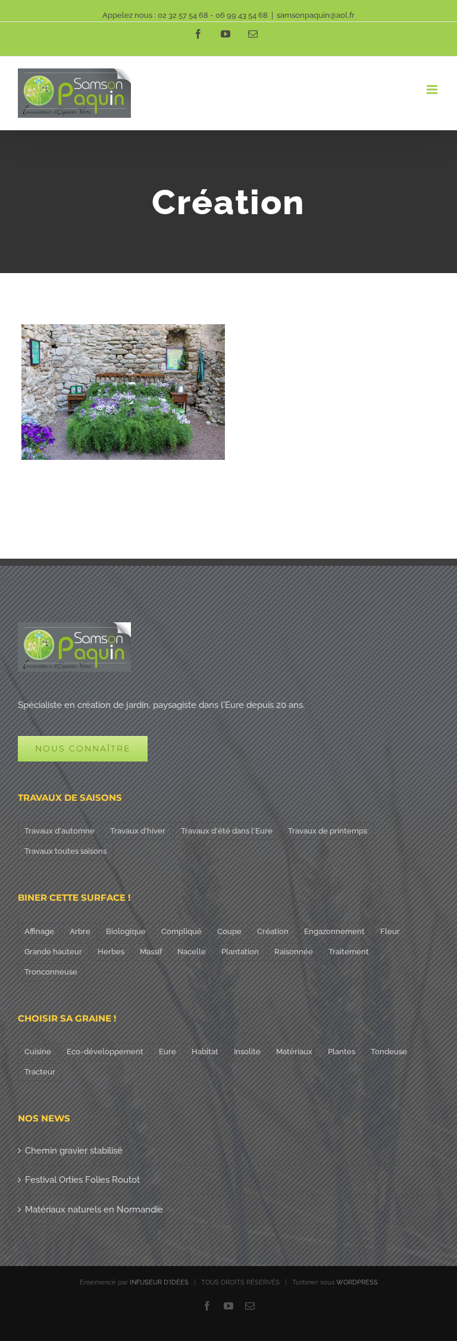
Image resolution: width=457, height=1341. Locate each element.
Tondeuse (389, 1051)
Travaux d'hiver (137, 830)
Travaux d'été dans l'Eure (227, 830)
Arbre (80, 931)
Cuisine (37, 1051)
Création (273, 931)
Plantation (240, 951)
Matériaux (294, 1051)
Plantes (341, 1051)
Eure (167, 1051)
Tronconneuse (50, 971)
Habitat (205, 1051)
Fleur (390, 931)
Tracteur (39, 1071)
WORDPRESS (357, 1282)
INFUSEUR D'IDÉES (159, 1282)
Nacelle (191, 951)
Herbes (111, 951)
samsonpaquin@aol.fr (316, 15)
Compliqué (181, 931)
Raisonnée (293, 951)
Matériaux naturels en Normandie (94, 1209)
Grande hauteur (53, 951)
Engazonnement (334, 931)
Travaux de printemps (327, 830)
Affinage (39, 931)
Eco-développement (105, 1051)
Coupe (229, 931)
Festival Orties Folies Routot (82, 1179)
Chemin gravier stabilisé (74, 1150)
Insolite (247, 1051)
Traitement (348, 951)
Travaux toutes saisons (65, 851)
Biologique (126, 931)
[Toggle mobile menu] (433, 89)
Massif (151, 951)
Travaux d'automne (59, 830)
